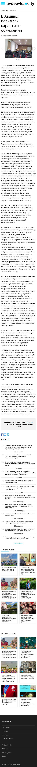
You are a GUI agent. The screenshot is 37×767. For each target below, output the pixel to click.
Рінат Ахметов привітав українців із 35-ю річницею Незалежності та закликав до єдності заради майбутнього (18, 447)
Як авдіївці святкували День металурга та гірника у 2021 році (19, 481)
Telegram (29, 422)
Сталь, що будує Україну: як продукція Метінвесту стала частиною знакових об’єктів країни (20, 463)
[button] (34, 49)
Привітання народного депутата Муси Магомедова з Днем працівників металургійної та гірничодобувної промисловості (20, 473)
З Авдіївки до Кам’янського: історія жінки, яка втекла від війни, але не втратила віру (19, 529)
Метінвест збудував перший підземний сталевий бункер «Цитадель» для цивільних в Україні (20, 497)
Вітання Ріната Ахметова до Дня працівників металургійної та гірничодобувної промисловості (20, 488)
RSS (5, 757)
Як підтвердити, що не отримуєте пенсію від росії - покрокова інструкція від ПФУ (19, 537)
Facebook (7, 745)
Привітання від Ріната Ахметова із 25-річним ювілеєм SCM (19, 514)
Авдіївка (13, 10)
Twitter (7, 749)
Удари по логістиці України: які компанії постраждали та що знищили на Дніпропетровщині (18, 456)
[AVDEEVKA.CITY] (20, 4)
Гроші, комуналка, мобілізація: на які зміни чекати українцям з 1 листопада (19, 522)
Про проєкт (6, 727)
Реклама (5, 731)
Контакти (5, 735)
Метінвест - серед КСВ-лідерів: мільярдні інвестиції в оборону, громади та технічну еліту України (19, 506)
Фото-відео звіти (8, 634)
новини (4, 10)
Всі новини (18, 543)
